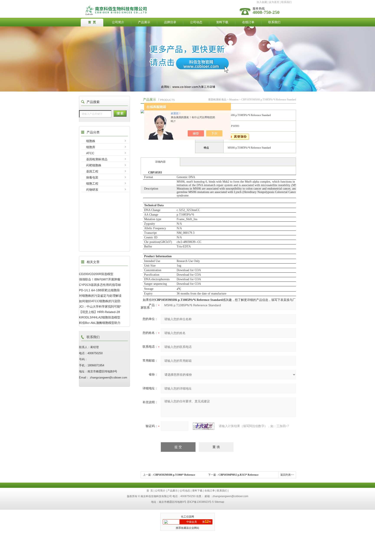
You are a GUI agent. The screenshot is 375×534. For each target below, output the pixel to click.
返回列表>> (287, 474)
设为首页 (274, 2)
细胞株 (90, 141)
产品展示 (144, 22)
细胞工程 (92, 183)
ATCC (90, 153)
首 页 (92, 22)
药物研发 (92, 189)
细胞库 (90, 147)
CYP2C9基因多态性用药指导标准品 (100, 285)
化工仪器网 (187, 516)
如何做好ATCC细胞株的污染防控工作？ (99, 301)
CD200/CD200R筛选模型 (96, 274)
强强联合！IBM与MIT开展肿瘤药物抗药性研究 (99, 279)
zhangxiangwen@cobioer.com (230, 496)
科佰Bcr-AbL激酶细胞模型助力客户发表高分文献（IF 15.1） (99, 322)
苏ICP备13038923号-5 (200, 501)
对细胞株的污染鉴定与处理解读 (100, 295)
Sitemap (219, 501)
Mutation (233, 99)
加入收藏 (262, 2)
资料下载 (222, 22)
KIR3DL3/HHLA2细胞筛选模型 (99, 317)
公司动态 (196, 22)
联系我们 (286, 2)
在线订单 (248, 22)
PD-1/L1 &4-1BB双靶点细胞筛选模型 (99, 290)
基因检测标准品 (96, 159)
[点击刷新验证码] (203, 426)
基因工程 (92, 171)
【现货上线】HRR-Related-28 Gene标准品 (99, 312)
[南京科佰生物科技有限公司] (153, 5)
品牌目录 (170, 22)
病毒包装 (92, 177)
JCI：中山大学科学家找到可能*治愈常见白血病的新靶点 (100, 306)
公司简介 (118, 22)
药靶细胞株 (93, 165)
